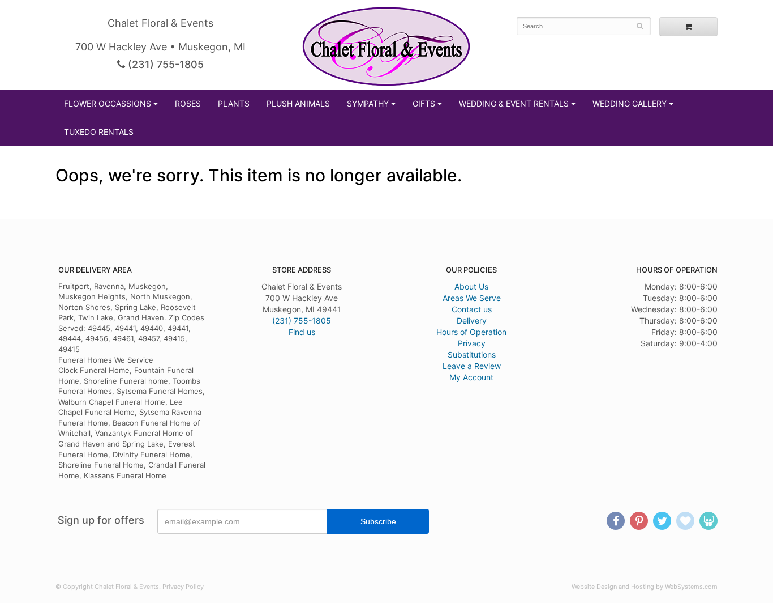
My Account (471, 377)
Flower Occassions (107, 103)
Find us (302, 332)
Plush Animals (298, 103)
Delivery (472, 320)
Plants (234, 103)
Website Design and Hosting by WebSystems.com (645, 587)
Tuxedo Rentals (99, 132)
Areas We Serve (472, 298)
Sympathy (368, 103)
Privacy (472, 343)
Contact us (472, 309)
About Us (471, 286)
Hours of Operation (471, 332)
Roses (188, 103)
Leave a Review (472, 366)
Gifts (424, 103)
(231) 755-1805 (164, 64)
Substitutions (472, 354)
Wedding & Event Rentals (514, 103)
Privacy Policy (183, 587)
